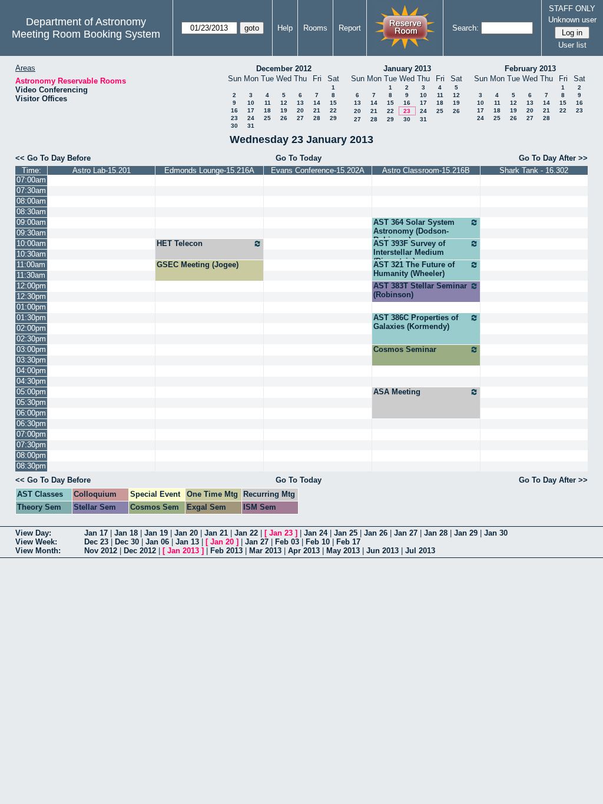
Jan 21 (216, 533)
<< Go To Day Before (53, 158)
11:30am (30, 275)
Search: (465, 28)
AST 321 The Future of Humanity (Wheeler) (414, 269)
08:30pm (31, 465)
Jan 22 (246, 533)
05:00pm (31, 391)
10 (250, 102)
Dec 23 (96, 541)
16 (234, 110)
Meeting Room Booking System (86, 34)
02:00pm (31, 328)
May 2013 (343, 550)
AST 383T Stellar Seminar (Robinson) (420, 290)
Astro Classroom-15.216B (426, 170)
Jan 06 (157, 541)
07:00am (31, 179)
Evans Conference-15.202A (318, 170)
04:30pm (31, 381)
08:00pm (31, 455)
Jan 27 (406, 533)
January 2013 (407, 68)
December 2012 (284, 68)
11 (267, 102)
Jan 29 (466, 533)
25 (267, 118)
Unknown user (572, 19)
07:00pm (31, 434)
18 (267, 110)
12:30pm (31, 296)
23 (234, 118)
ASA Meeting (396, 391)
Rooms (315, 28)
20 (300, 110)
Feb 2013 (226, 550)
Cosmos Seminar (404, 349)
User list (572, 45)
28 (316, 118)
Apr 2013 (304, 550)
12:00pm (31, 285)
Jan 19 (156, 533)
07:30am (31, 190)
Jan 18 (126, 533)
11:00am (30, 264)
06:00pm (31, 412)
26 (283, 118)
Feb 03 (287, 541)
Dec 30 (127, 541)
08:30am (31, 211)
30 (234, 125)
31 (250, 125)
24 (250, 118)
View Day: (33, 533)
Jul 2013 (420, 550)
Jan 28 (436, 533)
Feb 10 (318, 541)
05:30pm (31, 402)
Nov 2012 (100, 550)
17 (250, 110)
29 (333, 118)
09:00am (31, 222)
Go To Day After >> (553, 158)
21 (316, 110)
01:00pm (31, 307)
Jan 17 (96, 533)
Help (285, 28)
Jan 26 (375, 533)
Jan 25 (345, 533)
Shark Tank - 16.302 (533, 170)
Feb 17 (348, 541)
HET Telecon (180, 243)
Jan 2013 (183, 550)
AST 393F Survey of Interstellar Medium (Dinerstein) (409, 252)
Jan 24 (315, 533)
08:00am (31, 201)
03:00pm (31, 349)
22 (333, 110)
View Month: (38, 550)
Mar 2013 (265, 550)
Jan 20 (186, 533)
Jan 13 (187, 541)
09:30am (31, 232)
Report (350, 28)
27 (300, 118)
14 (316, 102)
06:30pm (31, 423)
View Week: (36, 541)
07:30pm (31, 444)
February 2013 (530, 68)
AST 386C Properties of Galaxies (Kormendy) (415, 322)
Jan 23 (281, 533)
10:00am (31, 243)
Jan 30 (496, 533)
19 (283, 110)
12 (283, 102)
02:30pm (31, 338)
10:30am (31, 254)
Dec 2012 (140, 550)
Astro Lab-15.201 (101, 170)
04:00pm (31, 370)
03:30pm (31, 360)
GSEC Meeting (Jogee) (197, 264)
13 (300, 102)
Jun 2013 (382, 550)
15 (333, 102)
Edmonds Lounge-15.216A (209, 170)
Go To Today (299, 158)
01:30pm (31, 317)
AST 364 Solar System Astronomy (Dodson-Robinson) (414, 231)
